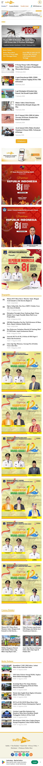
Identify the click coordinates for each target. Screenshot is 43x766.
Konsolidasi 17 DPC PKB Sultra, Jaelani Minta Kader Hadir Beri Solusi (25, 666)
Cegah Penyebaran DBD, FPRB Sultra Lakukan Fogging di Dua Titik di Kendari (28, 79)
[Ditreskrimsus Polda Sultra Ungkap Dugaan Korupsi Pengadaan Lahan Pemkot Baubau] (7, 723)
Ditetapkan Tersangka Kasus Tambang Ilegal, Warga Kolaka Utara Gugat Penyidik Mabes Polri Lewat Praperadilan (23, 315)
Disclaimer (14, 748)
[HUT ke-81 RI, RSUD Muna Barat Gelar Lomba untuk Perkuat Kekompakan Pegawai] (7, 705)
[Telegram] (27, 754)
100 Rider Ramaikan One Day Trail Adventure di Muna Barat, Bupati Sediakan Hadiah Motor (24, 323)
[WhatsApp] (23, 755)
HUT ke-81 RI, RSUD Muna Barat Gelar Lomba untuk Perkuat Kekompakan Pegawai (27, 703)
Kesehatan (18, 45)
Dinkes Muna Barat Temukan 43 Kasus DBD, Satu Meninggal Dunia (10, 54)
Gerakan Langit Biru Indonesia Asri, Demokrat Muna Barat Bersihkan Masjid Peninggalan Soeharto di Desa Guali (25, 713)
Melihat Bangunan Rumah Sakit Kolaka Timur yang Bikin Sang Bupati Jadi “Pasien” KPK (10, 650)
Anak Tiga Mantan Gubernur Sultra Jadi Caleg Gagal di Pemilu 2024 (32, 649)
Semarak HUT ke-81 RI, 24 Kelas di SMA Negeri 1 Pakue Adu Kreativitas (22, 337)
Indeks (8, 746)
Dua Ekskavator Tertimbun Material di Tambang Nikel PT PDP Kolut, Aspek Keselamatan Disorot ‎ (24, 330)
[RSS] (31, 755)
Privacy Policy (33, 746)
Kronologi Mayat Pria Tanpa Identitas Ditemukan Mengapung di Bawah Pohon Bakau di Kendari (25, 685)
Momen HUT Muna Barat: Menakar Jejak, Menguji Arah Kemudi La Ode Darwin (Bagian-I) (23, 299)
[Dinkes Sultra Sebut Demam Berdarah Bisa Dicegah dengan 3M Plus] (8, 106)
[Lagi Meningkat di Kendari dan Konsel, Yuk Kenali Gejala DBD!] (8, 93)
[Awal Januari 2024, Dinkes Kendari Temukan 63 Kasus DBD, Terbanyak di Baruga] (8, 131)
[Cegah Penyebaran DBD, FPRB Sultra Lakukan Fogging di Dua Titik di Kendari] (8, 81)
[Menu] (3, 2)
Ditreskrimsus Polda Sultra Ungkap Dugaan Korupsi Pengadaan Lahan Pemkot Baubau (26, 721)
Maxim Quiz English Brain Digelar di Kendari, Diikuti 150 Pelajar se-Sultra (27, 694)
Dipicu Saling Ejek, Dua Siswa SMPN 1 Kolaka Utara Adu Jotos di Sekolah (23, 307)
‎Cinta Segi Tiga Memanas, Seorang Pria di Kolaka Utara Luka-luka (22, 344)
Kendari (11, 45)
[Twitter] (16, 755)
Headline (6, 45)
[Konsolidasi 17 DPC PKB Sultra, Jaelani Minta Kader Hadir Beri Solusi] (7, 668)
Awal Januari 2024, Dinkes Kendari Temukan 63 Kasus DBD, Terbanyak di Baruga (28, 130)
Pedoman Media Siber (25, 748)
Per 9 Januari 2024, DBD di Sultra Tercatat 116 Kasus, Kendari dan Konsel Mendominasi (27, 117)
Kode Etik (24, 746)
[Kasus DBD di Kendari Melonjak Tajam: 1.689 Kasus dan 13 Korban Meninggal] (22, 36)
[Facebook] (12, 755)
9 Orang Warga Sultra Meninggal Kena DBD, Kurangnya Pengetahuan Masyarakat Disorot (28, 67)
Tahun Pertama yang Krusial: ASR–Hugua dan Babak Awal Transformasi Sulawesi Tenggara (32, 629)
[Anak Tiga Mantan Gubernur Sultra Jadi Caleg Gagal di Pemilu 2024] (32, 640)
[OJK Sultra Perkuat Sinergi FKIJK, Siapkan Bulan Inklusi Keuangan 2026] (7, 677)
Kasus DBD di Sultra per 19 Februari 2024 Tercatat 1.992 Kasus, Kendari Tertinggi (31, 55)
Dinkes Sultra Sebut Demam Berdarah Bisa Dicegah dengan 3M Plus (27, 105)
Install (34, 762)
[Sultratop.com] (9, 2)
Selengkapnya (21, 141)
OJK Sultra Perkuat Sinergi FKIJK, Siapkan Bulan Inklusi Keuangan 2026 (27, 675)
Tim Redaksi (15, 746)
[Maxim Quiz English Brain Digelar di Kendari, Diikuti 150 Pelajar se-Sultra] (7, 696)
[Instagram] (20, 755)
